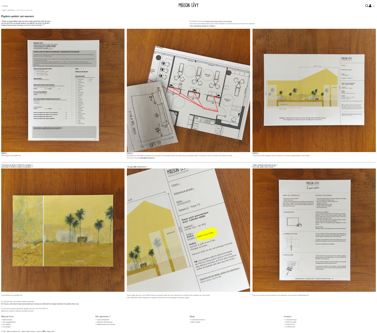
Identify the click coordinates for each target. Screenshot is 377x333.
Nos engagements (9, 322)
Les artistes (7, 324)
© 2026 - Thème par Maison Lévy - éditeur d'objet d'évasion (18, 331)
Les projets (7, 327)
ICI (20, 155)
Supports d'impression (105, 322)
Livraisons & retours (198, 320)
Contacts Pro (290, 324)
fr (374, 6)
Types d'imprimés (103, 320)
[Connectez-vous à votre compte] (370, 6)
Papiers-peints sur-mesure (106, 324)
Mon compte (195, 322)
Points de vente (291, 322)
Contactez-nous (291, 320)
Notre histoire (7, 320)
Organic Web (50, 331)
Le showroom (290, 327)
